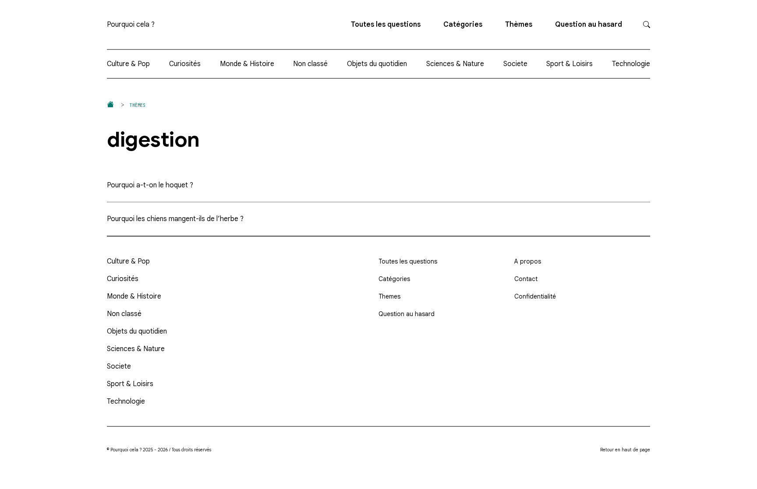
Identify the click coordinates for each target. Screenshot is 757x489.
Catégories (462, 24)
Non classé (310, 64)
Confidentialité (535, 296)
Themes (389, 296)
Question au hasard (588, 24)
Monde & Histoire (247, 64)
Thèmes (518, 24)
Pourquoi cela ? (131, 24)
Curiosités (185, 64)
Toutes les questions (386, 24)
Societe (515, 64)
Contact (526, 279)
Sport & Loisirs (569, 64)
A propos (527, 261)
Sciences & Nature (455, 64)
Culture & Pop (128, 64)
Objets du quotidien (377, 64)
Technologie (631, 64)
